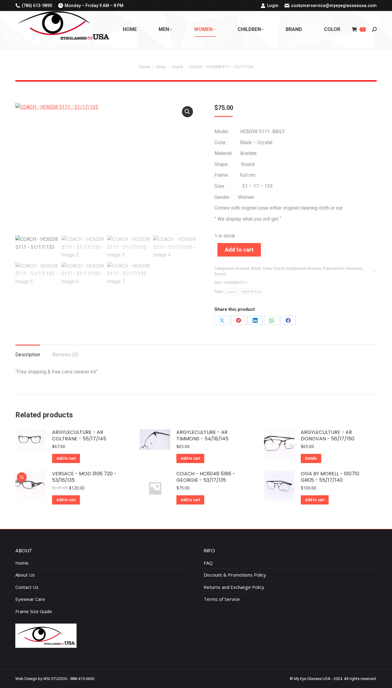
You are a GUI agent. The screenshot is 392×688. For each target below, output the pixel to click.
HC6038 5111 (252, 291)
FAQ (208, 563)
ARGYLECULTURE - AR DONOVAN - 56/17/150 (327, 435)
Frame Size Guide (33, 611)
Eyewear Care (30, 599)
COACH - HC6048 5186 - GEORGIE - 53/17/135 (205, 477)
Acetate (242, 268)
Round (220, 274)
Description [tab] (27, 355)
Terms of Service (222, 599)
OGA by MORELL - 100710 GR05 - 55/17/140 (330, 477)
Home (21, 563)
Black (256, 268)
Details (311, 458)
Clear (267, 268)
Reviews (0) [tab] (65, 355)
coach (231, 291)
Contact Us (27, 587)
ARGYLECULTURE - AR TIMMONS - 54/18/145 (202, 435)
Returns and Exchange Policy (234, 587)
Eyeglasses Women (303, 268)
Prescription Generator (342, 268)
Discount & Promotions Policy (235, 575)
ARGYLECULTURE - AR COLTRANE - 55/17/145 (79, 435)
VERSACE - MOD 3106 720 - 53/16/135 (84, 477)
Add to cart (239, 249)
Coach (279, 268)
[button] (187, 111)
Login (272, 5)
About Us (25, 575)
